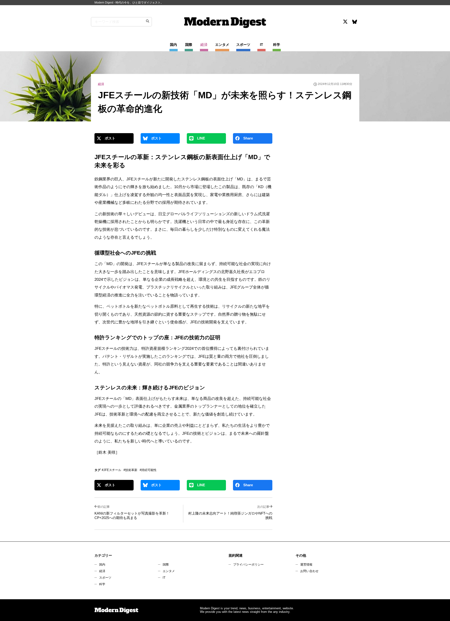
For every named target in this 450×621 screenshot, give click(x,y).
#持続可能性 (148, 470)
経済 (102, 571)
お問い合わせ (309, 571)
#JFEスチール (111, 470)
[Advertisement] (317, 174)
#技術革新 (130, 470)
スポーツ (105, 577)
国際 (166, 564)
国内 (102, 564)
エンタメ (169, 571)
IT (164, 577)
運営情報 (306, 564)
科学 (102, 584)
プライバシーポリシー (248, 564)
